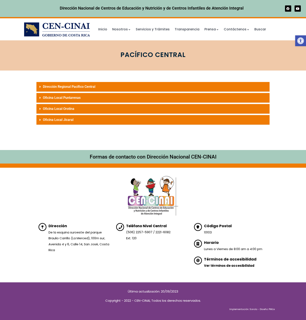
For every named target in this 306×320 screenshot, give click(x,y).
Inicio (102, 29)
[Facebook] (288, 8)
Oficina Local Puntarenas (62, 98)
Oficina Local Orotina (58, 109)
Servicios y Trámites (153, 29)
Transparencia (187, 29)
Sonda (253, 309)
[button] (300, 40)
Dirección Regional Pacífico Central (69, 87)
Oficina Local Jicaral (58, 120)
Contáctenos (235, 29)
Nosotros (120, 29)
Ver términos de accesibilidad (229, 265)
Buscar (260, 29)
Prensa (210, 29)
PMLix (272, 309)
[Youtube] (298, 8)
